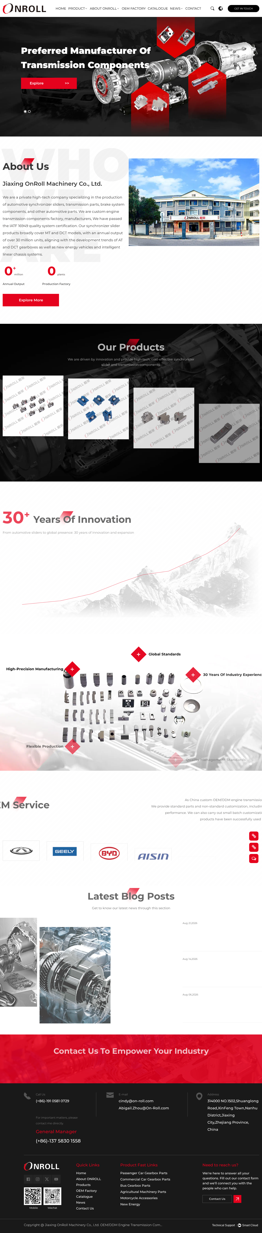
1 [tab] (25, 111)
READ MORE (164, 944)
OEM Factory (86, 1191)
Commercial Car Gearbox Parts (145, 1179)
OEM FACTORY (134, 8)
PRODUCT (76, 8)
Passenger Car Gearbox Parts (143, 1173)
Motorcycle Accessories (139, 1198)
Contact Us (131, 1068)
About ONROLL (88, 1179)
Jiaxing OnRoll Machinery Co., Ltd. (71, 1225)
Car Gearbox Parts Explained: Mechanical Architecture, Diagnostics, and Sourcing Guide (200, 969)
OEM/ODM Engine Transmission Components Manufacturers (131, 1225)
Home (81, 1173)
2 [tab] (29, 111)
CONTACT (193, 8)
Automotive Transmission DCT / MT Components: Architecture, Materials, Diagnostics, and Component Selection (206, 933)
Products (83, 1185)
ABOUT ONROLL (103, 8)
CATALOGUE (158, 8)
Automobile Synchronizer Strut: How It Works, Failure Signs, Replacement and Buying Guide (204, 1005)
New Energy (130, 1204)
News (80, 1202)
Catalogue (84, 1197)
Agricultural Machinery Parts (143, 1192)
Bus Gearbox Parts (135, 1186)
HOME (61, 8)
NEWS (175, 8)
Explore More (31, 300)
